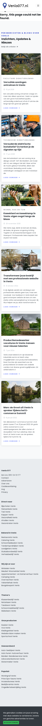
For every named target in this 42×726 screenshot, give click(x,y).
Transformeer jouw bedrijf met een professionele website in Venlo (20, 278)
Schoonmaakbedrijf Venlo (12, 608)
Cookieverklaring (8, 486)
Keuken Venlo (7, 625)
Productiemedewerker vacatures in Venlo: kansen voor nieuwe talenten (19, 343)
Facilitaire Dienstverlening (18, 78)
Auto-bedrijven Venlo (10, 650)
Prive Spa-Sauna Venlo (11, 678)
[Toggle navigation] (38, 5)
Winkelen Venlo (8, 568)
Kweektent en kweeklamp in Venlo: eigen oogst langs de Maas (19, 216)
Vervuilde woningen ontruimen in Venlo (14, 84)
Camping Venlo (8, 577)
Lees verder (11, 108)
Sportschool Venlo (9, 636)
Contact (5, 478)
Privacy (4, 492)
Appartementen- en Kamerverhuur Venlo (19, 574)
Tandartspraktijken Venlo (12, 546)
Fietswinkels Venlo (9, 509)
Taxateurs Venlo (8, 605)
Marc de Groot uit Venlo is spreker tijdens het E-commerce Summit (18, 410)
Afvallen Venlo (7, 520)
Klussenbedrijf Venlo (10, 599)
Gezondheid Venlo (9, 517)
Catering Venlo (8, 540)
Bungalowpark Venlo (10, 585)
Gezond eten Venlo (9, 523)
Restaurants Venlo (9, 537)
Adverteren (6, 480)
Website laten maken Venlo (13, 633)
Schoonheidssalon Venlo (12, 543)
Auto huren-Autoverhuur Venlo (15, 653)
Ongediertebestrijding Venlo (13, 687)
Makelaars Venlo (8, 611)
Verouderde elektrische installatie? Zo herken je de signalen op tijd (18, 146)
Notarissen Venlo (8, 602)
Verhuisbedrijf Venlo (10, 554)
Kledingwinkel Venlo (10, 630)
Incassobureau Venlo (10, 681)
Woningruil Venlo (8, 676)
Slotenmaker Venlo (9, 662)
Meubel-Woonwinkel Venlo (13, 571)
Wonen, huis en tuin (14, 210)
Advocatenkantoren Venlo (13, 659)
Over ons (5, 483)
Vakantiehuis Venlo (9, 582)
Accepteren (11, 722)
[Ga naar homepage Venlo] (14, 6)
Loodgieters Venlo (9, 548)
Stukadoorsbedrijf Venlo (11, 551)
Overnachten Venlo (10, 579)
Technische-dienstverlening (19, 140)
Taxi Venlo (5, 512)
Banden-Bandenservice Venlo (14, 656)
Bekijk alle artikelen (8, 47)
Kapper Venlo (7, 514)
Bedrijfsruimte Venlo (10, 684)
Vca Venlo (5, 627)
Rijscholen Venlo (8, 506)
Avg (3, 489)
